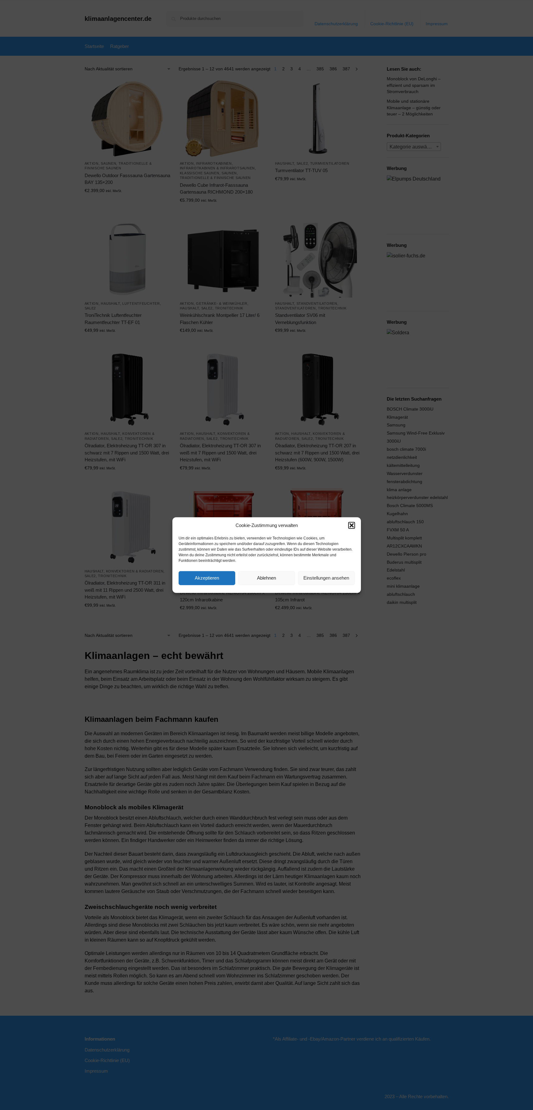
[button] (351, 525)
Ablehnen (266, 578)
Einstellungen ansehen (326, 578)
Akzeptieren (207, 578)
